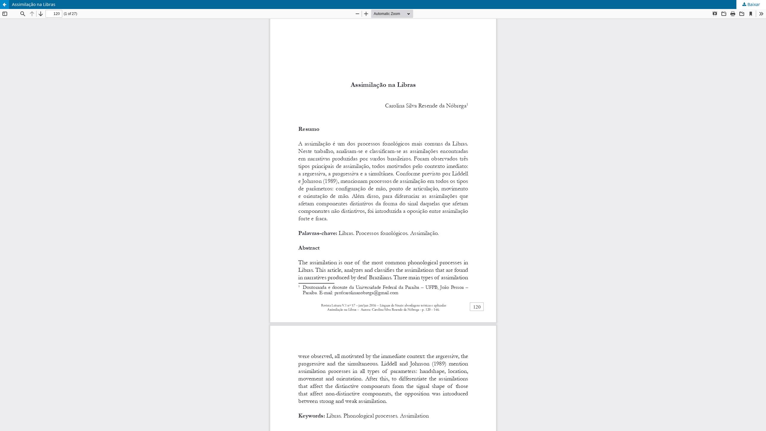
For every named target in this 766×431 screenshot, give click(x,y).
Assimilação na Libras (33, 4)
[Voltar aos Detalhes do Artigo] (4, 4)
